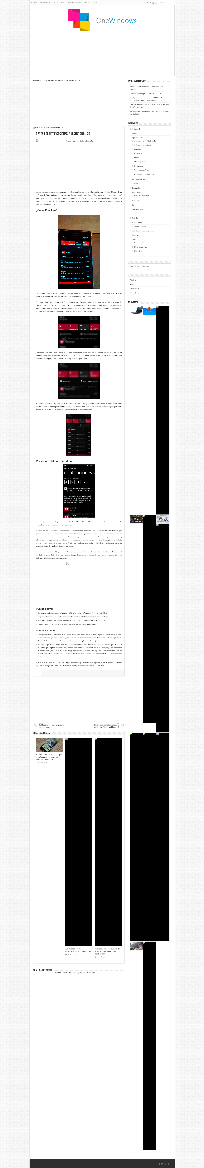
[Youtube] (153, 2)
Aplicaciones (137, 138)
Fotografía (138, 153)
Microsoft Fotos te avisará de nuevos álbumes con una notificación (107, 951)
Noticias (135, 218)
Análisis (44, 80)
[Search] (173, 2)
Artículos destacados (75, 2)
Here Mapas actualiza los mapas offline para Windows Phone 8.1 (106, 725)
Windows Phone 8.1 (111, 192)
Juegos (134, 205)
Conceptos (136, 184)
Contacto (96, 2)
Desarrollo (136, 188)
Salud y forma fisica (141, 170)
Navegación (138, 166)
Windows (34, 2)
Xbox (134, 239)
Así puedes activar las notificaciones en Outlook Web (78, 950)
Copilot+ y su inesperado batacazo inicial (145, 93)
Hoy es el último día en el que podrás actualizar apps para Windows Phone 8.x (49, 757)
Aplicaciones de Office (142, 213)
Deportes (137, 149)
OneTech (87, 2)
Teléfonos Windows (139, 226)
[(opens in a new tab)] (136, 946)
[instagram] (156, 2)
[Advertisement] (102, 53)
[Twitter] (150, 2)
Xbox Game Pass (140, 247)
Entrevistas (136, 201)
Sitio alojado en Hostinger (139, 266)
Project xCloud (140, 243)
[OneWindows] (102, 20)
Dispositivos (137, 192)
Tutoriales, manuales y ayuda (143, 231)
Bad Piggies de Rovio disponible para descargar (51, 725)
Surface (62, 2)
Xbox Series (138, 251)
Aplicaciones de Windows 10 (145, 141)
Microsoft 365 (45, 2)
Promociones (137, 222)
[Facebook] (148, 2)
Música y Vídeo (140, 162)
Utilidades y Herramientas (144, 174)
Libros (136, 158)
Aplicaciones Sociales (142, 145)
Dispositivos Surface (142, 196)
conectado (74, 972)
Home (37, 80)
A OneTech (136, 129)
